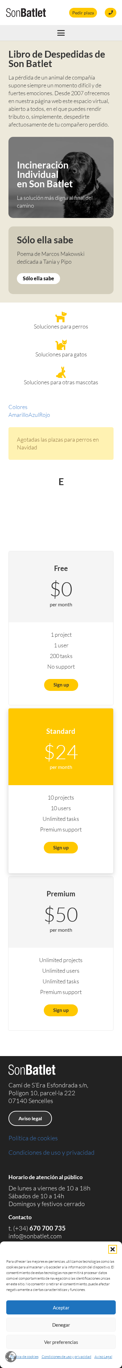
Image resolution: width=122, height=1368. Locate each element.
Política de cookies (24, 1356)
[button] (112, 1249)
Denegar (61, 1325)
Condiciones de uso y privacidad (66, 1356)
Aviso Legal (103, 1356)
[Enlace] (61, 177)
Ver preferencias (61, 1342)
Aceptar (61, 1307)
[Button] (110, 13)
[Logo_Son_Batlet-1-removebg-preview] (26, 12)
